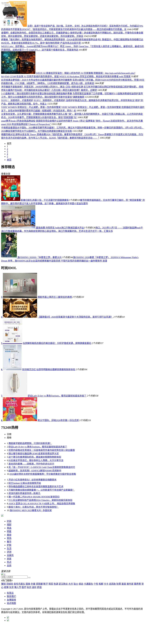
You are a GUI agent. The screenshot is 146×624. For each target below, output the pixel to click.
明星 (9, 531)
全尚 (9, 565)
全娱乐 (10, 555)
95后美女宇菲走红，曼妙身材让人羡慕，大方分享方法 (36, 460)
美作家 (130, 584)
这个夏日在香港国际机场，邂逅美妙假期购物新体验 (35, 457)
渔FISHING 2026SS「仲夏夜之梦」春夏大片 (39, 257)
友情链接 (11, 600)
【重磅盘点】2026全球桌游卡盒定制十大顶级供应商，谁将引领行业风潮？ (75, 317)
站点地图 (11, 603)
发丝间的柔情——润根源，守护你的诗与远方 (31, 464)
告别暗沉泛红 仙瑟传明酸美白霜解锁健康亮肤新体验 (48, 369)
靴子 (45, 584)
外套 (33, 584)
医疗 (24, 587)
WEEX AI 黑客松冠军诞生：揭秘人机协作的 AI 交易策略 (64, 73)
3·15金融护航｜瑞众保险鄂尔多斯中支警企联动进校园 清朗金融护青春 (36, 93)
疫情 (6, 587)
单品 (9, 528)
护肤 (9, 545)
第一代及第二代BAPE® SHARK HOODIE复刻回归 (34, 497)
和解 (101, 584)
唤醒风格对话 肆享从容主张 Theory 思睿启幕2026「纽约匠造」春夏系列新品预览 (41, 134)
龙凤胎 (112, 584)
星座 (123, 584)
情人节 (17, 587)
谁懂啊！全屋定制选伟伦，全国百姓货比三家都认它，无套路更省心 (35, 33)
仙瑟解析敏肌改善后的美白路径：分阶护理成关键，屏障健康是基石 (57, 343)
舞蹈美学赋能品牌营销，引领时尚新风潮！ (30, 443)
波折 (34, 587)
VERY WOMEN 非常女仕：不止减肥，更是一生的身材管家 (31, 107)
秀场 (9, 538)
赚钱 (3, 584)
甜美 (28, 584)
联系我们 (11, 596)
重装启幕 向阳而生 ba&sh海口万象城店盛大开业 (60, 227)
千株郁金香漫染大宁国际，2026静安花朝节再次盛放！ (28, 127)
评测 (9, 552)
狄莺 (118, 584)
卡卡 (106, 584)
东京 (11, 587)
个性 (96, 584)
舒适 (39, 587)
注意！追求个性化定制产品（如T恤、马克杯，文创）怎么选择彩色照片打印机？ (68, 26)
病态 (81, 584)
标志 (29, 587)
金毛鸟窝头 (19, 584)
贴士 (76, 584)
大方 (70, 584)
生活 (9, 548)
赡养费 (137, 584)
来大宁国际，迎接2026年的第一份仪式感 (58, 420)
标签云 (10, 593)
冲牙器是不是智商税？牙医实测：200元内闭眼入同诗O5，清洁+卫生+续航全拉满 (42, 87)
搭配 (9, 524)
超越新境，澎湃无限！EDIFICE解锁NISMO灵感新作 (35, 470)
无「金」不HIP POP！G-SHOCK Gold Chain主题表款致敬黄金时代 (42, 467)
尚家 (9, 559)
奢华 (9, 541)
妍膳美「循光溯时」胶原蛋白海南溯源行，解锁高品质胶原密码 (33, 39)
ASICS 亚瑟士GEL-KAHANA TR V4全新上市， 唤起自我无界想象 (42, 503)
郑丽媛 (39, 584)
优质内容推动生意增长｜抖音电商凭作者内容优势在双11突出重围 (42, 450)
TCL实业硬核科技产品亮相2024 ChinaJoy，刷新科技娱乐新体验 (40, 500)
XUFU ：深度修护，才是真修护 (17, 100)
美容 (9, 535)
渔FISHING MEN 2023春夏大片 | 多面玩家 (31, 510)
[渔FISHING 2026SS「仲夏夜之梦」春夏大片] (9, 257)
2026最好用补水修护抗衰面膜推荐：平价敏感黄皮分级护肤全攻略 (43, 474)
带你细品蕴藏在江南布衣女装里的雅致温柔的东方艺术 (36, 486)
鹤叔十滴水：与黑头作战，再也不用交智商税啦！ (34, 507)
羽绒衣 (9, 584)
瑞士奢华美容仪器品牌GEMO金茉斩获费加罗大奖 (34, 453)
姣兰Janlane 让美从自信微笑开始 (25, 483)
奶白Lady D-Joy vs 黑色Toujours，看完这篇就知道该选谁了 (57, 396)
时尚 (9, 521)
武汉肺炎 (63, 584)
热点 (9, 562)
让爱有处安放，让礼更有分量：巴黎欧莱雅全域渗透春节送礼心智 (34, 114)
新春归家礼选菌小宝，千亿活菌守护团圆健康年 (45, 200)
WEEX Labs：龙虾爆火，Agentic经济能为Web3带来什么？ (30, 46)
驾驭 (50, 584)
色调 (56, 584)
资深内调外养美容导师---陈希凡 (24, 493)
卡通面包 (88, 584)
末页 (9, 160)
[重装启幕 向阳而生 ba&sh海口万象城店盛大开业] (18, 227)
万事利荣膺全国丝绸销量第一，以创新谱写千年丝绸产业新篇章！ (42, 490)
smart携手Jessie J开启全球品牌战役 (18, 121)
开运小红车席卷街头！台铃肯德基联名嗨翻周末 (32, 480)
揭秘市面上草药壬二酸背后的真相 (55, 297)
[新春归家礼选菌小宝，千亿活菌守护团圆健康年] (11, 200)
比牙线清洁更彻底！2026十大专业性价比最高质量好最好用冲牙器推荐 (36, 80)
